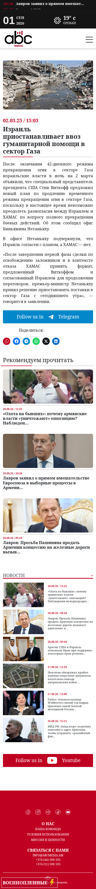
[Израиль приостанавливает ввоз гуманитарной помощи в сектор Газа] (48, 88)
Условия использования (48, 834)
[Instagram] (38, 812)
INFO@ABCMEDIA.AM (48, 855)
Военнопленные (26, 883)
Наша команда (48, 829)
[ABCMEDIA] (18, 38)
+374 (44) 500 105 (48, 860)
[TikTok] (58, 812)
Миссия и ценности (48, 840)
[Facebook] (28, 812)
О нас (48, 823)
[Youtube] (68, 812)
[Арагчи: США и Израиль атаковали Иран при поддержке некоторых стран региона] (23, 649)
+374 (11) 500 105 (48, 864)
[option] (48, 7)
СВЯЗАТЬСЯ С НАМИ (48, 850)
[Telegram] (48, 812)
